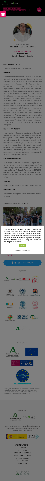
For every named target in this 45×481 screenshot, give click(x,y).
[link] (3, 14)
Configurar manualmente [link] (22, 250)
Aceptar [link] (22, 245)
